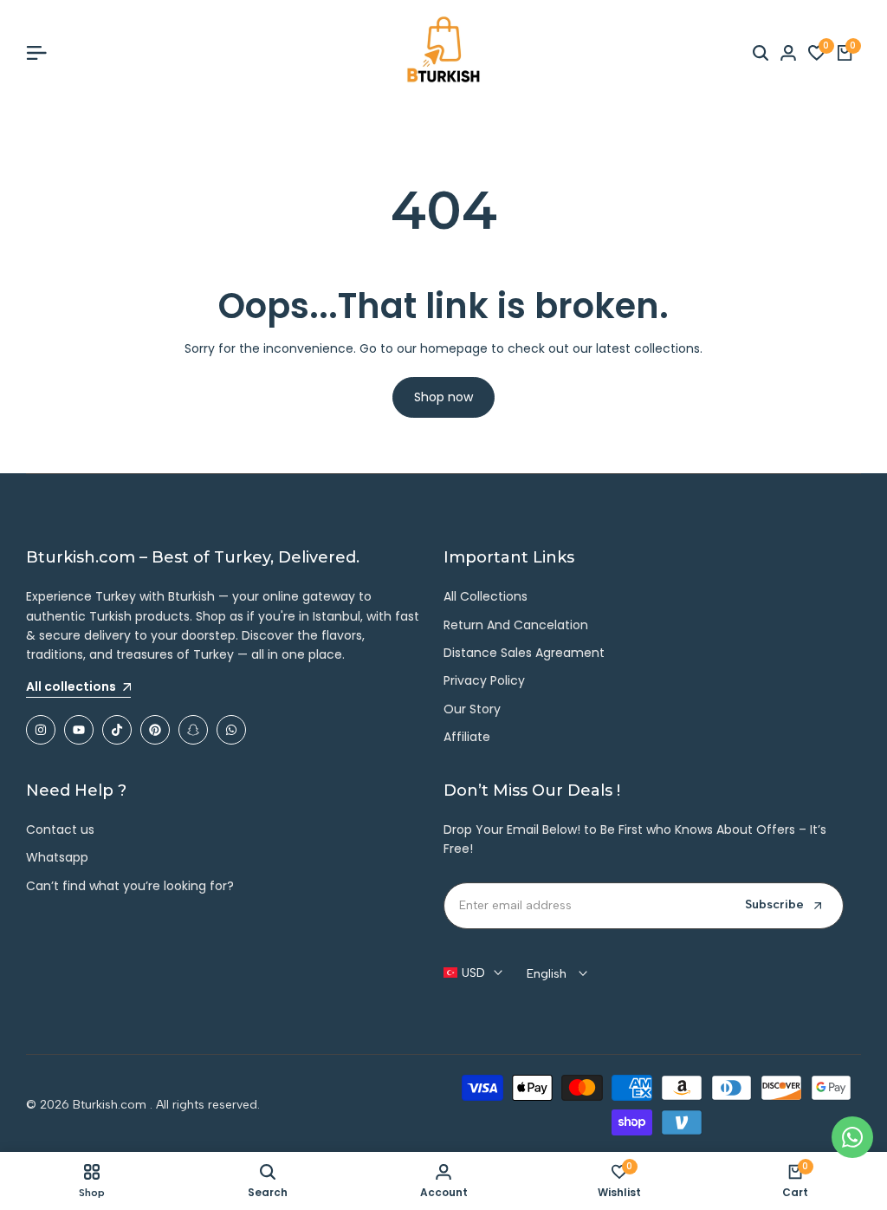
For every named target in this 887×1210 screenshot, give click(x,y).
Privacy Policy (484, 680)
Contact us (60, 829)
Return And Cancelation (516, 625)
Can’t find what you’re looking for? (130, 885)
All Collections (486, 596)
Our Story (472, 709)
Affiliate (467, 736)
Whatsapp (57, 857)
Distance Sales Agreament (524, 652)
